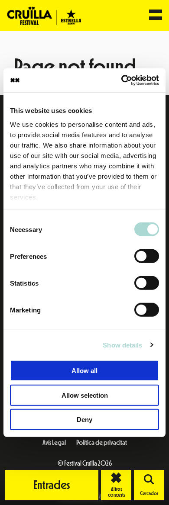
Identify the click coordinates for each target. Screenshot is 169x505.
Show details (122, 344)
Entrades (51, 485)
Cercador (149, 493)
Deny (84, 419)
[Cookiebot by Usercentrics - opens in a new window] (121, 80)
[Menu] (156, 15)
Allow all (85, 370)
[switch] (146, 256)
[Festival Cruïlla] (44, 15)
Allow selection (85, 395)
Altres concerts (120, 485)
